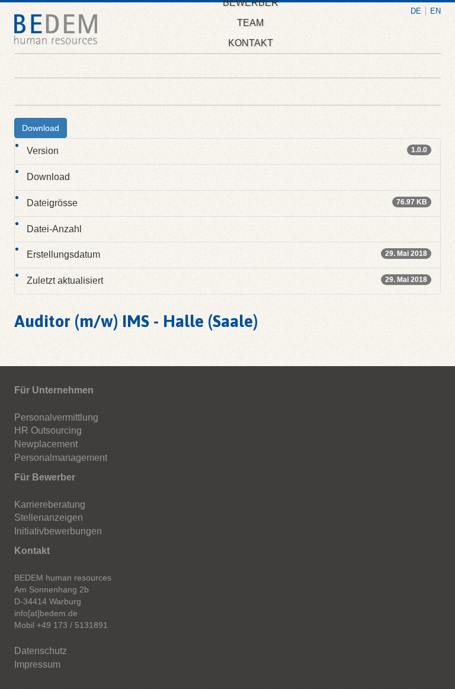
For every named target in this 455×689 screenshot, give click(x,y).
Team (250, 23)
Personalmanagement (60, 458)
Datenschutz (40, 651)
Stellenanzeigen (48, 517)
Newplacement (46, 444)
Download (40, 128)
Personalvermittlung (56, 417)
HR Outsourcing (48, 430)
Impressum (37, 664)
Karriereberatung (49, 504)
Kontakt (250, 43)
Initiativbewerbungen (58, 531)
